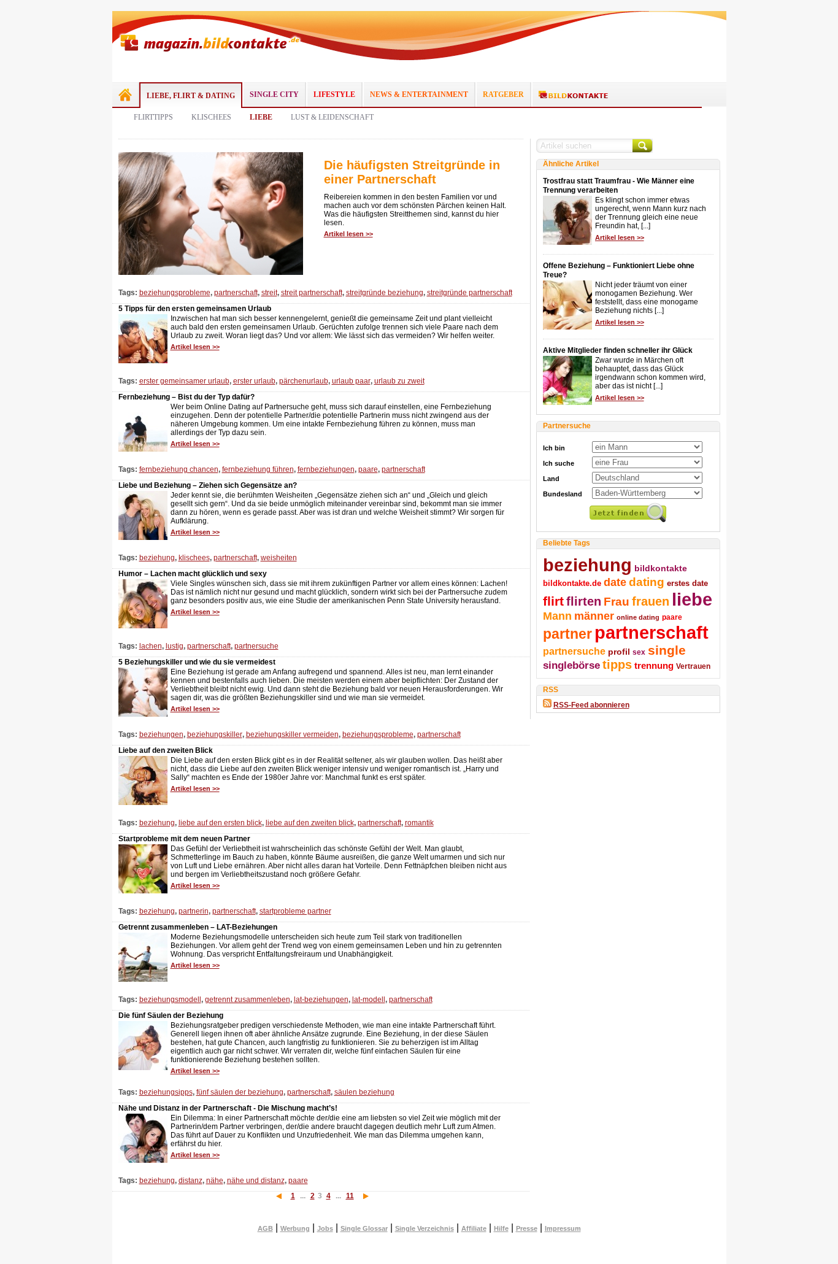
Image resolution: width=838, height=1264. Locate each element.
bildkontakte (660, 568)
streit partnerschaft (311, 292)
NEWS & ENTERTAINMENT (419, 94)
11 (350, 1196)
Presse (526, 1228)
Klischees (211, 117)
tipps (617, 664)
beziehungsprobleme (174, 292)
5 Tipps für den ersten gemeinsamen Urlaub (194, 308)
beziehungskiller (214, 734)
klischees (194, 557)
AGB (265, 1228)
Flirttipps (153, 117)
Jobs (325, 1228)
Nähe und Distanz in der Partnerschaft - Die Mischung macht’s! (227, 1108)
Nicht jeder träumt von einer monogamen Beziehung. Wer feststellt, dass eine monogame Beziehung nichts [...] (646, 297)
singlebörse (571, 665)
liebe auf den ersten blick (220, 823)
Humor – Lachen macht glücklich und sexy (192, 573)
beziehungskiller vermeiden (292, 734)
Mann (557, 616)
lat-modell (368, 999)
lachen (150, 646)
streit (269, 292)
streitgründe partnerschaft (469, 292)
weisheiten (279, 557)
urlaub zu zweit (399, 381)
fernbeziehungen (326, 469)
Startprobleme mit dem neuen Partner (184, 838)
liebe (692, 599)
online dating (638, 617)
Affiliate (473, 1228)
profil (619, 652)
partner (567, 634)
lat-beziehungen (321, 999)
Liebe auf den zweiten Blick (165, 750)
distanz (190, 1180)
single (667, 650)
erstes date (687, 583)
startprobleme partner (295, 911)
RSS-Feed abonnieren (591, 705)
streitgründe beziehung (384, 292)
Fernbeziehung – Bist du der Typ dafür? (186, 397)
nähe (214, 1180)
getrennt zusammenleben (247, 999)
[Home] (125, 94)
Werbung (295, 1228)
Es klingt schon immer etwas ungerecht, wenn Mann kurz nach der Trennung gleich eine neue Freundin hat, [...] (650, 213)
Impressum (563, 1228)
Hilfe (501, 1228)
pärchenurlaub (303, 381)
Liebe (261, 117)
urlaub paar (351, 381)
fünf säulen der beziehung (239, 1092)
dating (646, 582)
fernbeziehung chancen (178, 469)
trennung (654, 666)
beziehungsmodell (170, 999)
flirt (553, 601)
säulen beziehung (364, 1092)
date (615, 582)
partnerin (194, 911)
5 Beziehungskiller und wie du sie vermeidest (196, 662)
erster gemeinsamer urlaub (184, 381)
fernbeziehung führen (258, 469)
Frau (616, 601)
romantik (419, 823)
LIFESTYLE (334, 94)
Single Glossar (364, 1228)
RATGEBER (503, 94)
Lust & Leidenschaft (332, 117)
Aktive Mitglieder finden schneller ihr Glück (618, 350)
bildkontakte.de (572, 583)
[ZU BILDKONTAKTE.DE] (573, 95)
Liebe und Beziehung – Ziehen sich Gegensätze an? (207, 485)
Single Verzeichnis (424, 1228)
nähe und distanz (256, 1180)
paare (368, 469)
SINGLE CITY (274, 94)
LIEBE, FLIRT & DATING (191, 95)
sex (638, 652)
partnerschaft (236, 292)
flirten (583, 601)
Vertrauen (693, 666)
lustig (174, 646)
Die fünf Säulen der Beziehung (170, 1015)
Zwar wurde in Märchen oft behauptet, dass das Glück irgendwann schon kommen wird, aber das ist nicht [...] (650, 373)
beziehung (157, 557)
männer (594, 616)
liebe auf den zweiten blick (310, 823)
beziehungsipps (166, 1092)
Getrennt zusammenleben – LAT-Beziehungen (197, 927)
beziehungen (161, 734)
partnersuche (256, 646)
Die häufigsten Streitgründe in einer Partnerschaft (412, 172)
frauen (650, 601)
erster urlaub (254, 381)
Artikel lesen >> (348, 233)
